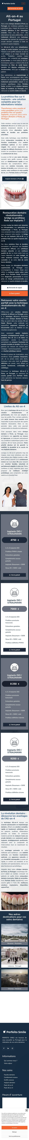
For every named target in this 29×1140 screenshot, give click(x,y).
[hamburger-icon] (23, 3)
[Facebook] (3, 1048)
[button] (26, 1110)
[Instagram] (12, 1048)
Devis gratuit (15, 293)
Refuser (14, 1132)
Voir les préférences (14, 1136)
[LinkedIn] (8, 1048)
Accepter (14, 1127)
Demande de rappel (15, 288)
